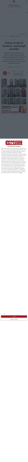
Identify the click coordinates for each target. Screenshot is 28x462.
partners (8, 148)
